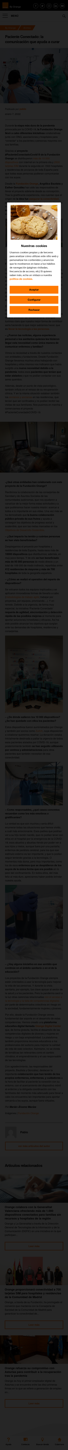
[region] (34, 260)
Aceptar (34, 289)
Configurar (34, 299)
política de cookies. (21, 279)
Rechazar (34, 310)
